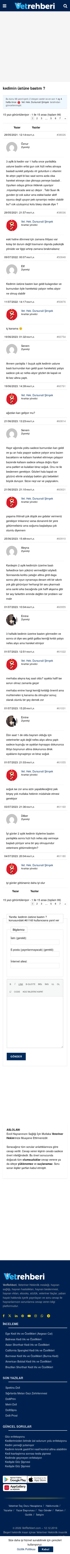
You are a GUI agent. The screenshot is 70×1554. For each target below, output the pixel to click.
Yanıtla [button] (30, 134)
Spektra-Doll (12, 1387)
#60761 (61, 386)
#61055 (61, 762)
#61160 (61, 806)
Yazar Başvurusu (25, 1510)
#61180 (61, 856)
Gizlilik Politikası (26, 1549)
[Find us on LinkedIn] (16, 1316)
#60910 (61, 538)
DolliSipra (11, 1410)
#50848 (61, 257)
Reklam (59, 1510)
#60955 (61, 607)
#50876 (61, 301)
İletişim (40, 1514)
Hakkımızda (52, 1505)
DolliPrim (10, 1399)
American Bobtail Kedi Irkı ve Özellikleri (28, 1361)
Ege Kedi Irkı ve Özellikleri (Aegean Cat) (29, 1333)
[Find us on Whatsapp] (42, 1316)
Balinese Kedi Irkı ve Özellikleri (23, 1339)
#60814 (61, 421)
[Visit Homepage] (35, 5)
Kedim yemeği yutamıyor (19, 1445)
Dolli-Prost (11, 1415)
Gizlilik (28, 1514)
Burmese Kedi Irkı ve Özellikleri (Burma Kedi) (31, 1356)
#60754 (61, 336)
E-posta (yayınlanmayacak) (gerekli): (32, 949)
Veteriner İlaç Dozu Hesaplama (25, 1505)
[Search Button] (65, 5)
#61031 (61, 708)
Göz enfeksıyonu (15, 1436)
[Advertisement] (35, 46)
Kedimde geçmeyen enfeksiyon (23, 1457)
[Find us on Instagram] (35, 1316)
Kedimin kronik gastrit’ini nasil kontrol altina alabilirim (36, 1449)
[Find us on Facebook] (3, 1316)
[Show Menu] (4, 5)
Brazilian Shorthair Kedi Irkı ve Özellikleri (29, 1367)
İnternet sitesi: (19, 961)
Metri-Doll (11, 1404)
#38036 (61, 212)
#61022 (61, 651)
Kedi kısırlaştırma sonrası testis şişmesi (28, 1453)
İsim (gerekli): (19, 938)
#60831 (61, 489)
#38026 (61, 134)
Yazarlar (8, 1510)
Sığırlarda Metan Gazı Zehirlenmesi (26, 1393)
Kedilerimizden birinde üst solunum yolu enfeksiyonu (36, 1441)
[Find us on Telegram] (48, 1316)
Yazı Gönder (45, 1510)
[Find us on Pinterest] (22, 1316)
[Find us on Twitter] (9, 1316)
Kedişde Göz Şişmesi (17, 1462)
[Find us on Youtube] (29, 1316)
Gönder (16, 1056)
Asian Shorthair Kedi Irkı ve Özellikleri (27, 1344)
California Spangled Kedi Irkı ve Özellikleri (30, 1350)
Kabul (45, 1549)
